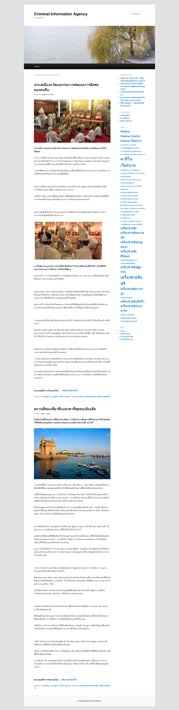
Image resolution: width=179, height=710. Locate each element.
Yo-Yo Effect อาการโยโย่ (128, 145)
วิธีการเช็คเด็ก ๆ (125, 208)
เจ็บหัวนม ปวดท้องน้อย (127, 315)
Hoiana (125, 131)
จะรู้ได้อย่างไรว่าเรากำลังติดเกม (130, 170)
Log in (123, 331)
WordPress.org (126, 339)
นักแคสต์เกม (124, 189)
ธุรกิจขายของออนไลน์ (127, 183)
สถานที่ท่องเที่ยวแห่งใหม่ (127, 215)
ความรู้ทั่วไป (55, 396)
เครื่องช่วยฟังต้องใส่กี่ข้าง (127, 263)
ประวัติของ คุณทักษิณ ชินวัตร (129, 192)
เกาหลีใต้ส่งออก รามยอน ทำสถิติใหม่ (131, 224)
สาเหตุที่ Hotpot (125, 218)
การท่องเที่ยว (45, 396)
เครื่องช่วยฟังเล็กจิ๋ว (70, 390)
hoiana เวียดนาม (131, 140)
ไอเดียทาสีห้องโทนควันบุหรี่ (128, 321)
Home (37, 66)
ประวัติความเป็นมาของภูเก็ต (129, 196)
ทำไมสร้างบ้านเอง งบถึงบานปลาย (130, 180)
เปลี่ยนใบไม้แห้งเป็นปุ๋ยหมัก (128, 318)
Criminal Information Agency (61, 14)
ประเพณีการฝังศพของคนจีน (86, 396)
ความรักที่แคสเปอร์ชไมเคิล (128, 154)
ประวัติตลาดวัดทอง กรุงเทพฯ (129, 199)
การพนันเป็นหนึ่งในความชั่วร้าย (129, 148)
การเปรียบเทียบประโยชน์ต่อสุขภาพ (131, 151)
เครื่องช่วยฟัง (128, 228)
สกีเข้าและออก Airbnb (138, 208)
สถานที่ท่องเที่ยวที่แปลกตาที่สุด (87, 685)
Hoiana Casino (130, 136)
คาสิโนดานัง (141, 154)
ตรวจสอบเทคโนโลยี (126, 173)
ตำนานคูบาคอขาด (139, 173)
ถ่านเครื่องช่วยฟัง (125, 177)
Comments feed (126, 336)
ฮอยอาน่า (138, 221)
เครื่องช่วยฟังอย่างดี (126, 298)
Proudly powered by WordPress (89, 701)
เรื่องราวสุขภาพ (65, 396)
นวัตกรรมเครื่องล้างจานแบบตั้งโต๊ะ (131, 186)
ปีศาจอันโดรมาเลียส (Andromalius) (131, 205)
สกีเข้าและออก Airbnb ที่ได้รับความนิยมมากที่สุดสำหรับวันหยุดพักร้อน (132, 86)
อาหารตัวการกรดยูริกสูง (127, 221)
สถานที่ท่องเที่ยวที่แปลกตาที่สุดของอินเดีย (65, 408)
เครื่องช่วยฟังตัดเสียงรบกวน (128, 260)
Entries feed (125, 333)
